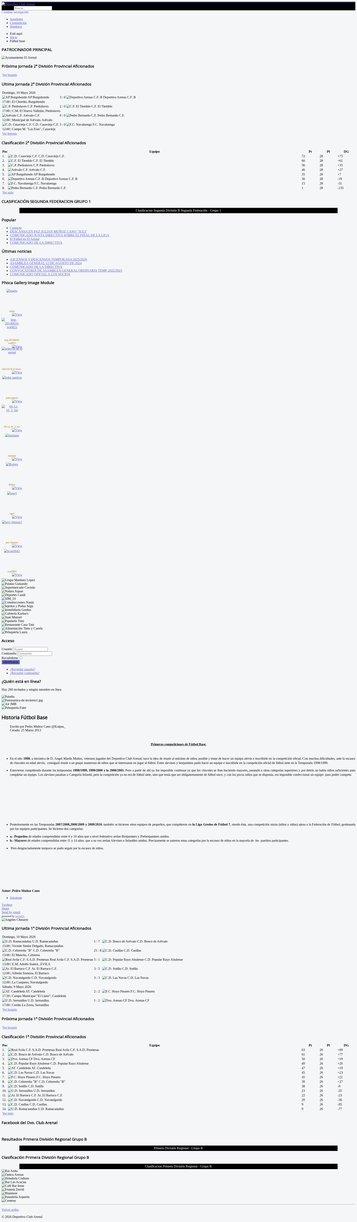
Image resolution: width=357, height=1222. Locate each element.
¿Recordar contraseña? (24, 673)
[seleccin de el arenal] (12, 352)
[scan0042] (12, 551)
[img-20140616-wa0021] (12, 327)
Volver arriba (10, 1209)
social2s (19, 916)
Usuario (7, 649)
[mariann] (12, 435)
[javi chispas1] (12, 522)
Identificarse (10, 662)
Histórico (16, 26)
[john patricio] (12, 377)
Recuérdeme (10, 658)
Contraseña (9, 653)
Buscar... (7, 8)
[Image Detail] (17, 314)
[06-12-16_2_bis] (12, 410)
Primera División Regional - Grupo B (178, 1148)
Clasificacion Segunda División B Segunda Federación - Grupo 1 (178, 210)
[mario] (12, 291)
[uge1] (12, 493)
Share (5, 908)
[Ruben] (12, 464)
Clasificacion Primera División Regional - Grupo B (178, 1166)
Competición (18, 23)
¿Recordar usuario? (22, 669)
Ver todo (7, 192)
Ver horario (9, 75)
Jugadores (16, 19)
